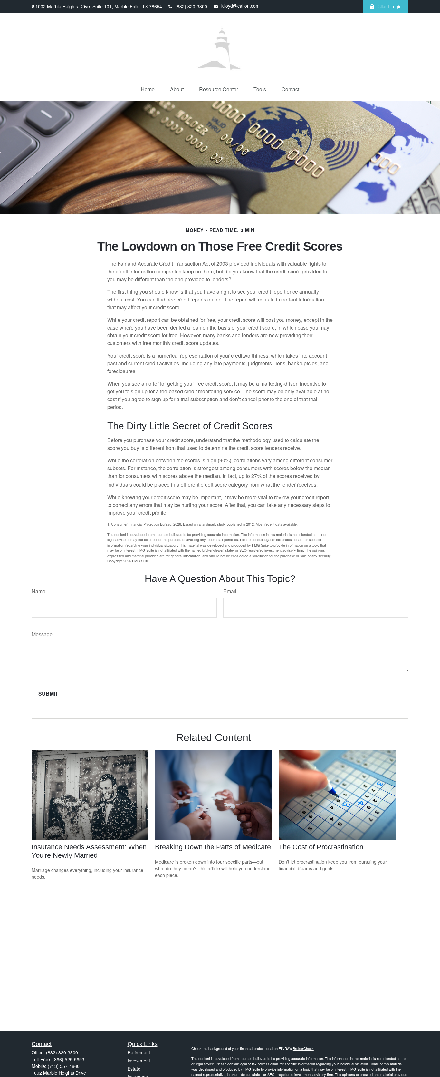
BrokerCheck (303, 1048)
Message (42, 634)
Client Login (390, 6)
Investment (139, 1060)
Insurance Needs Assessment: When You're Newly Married (89, 851)
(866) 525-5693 (68, 1059)
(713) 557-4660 (64, 1066)
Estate (134, 1068)
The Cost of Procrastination (321, 847)
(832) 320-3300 (191, 6)
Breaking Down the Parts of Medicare (213, 847)
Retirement (139, 1052)
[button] (147, 89)
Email (229, 591)
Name (38, 591)
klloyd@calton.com (240, 6)
